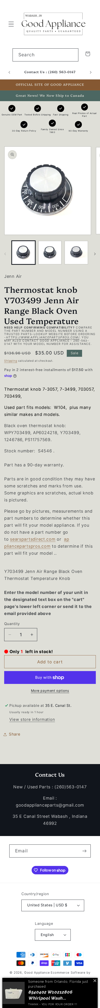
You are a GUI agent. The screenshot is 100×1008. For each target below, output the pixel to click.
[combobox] (45, 55)
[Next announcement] (91, 72)
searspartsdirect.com (32, 539)
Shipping (10, 360)
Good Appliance (37, 972)
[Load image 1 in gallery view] (23, 253)
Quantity (12, 624)
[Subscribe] (84, 851)
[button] (11, 24)
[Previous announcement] (9, 72)
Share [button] (14, 734)
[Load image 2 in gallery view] (50, 253)
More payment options (50, 691)
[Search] (72, 55)
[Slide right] (95, 254)
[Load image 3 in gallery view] (76, 253)
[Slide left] (5, 254)
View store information (32, 719)
